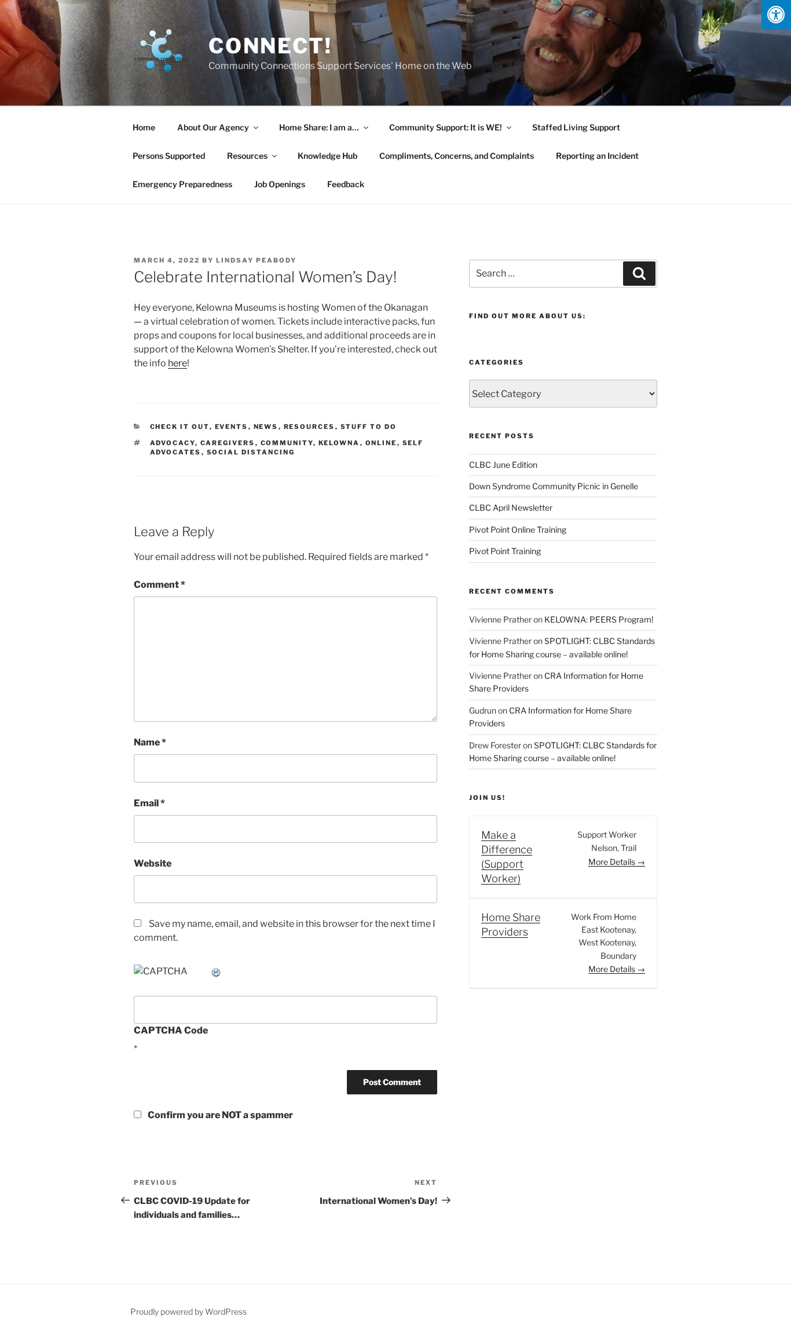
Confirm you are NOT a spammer (219, 1114)
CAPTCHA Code (171, 1030)
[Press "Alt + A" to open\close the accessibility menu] (776, 15)
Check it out (180, 427)
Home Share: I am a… (319, 127)
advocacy (172, 443)
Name (150, 742)
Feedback (345, 184)
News (266, 427)
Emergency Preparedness (182, 184)
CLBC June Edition (503, 465)
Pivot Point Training (505, 551)
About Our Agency (213, 127)
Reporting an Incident (597, 156)
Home (144, 127)
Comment (159, 584)
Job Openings (279, 184)
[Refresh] (216, 971)
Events (231, 427)
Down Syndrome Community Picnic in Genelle (553, 486)
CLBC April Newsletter (510, 507)
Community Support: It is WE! (445, 127)
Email (149, 803)
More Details (612, 862)
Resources (247, 156)
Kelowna (339, 443)
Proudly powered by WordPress (188, 1311)
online (381, 443)
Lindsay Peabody (256, 260)
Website (152, 863)
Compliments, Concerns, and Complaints (456, 156)
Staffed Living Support (576, 127)
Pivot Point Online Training (517, 529)
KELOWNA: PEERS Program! (598, 619)
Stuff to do (368, 427)
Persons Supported (169, 156)
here (177, 363)
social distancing (251, 452)
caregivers (227, 443)
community (287, 443)
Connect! (270, 46)
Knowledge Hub (327, 156)
